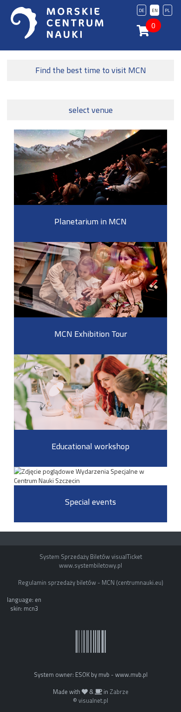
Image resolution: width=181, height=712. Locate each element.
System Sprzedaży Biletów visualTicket (90, 556)
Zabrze (119, 691)
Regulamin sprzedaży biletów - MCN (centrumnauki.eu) (90, 582)
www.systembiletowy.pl (90, 565)
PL (167, 10)
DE (141, 10)
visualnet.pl (93, 700)
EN (155, 10)
